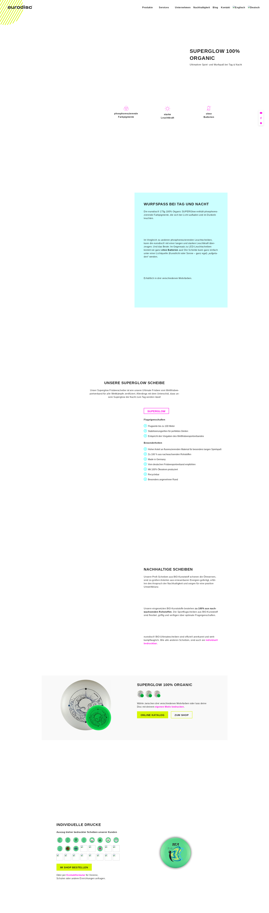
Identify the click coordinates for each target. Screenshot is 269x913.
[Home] (20, 8)
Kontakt (225, 7)
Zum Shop (182, 715)
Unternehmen (183, 7)
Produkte (147, 7)
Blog (215, 7)
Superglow (156, 411)
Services (164, 7)
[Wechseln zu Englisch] (239, 7)
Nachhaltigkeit (201, 7)
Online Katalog (152, 715)
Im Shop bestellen (74, 867)
